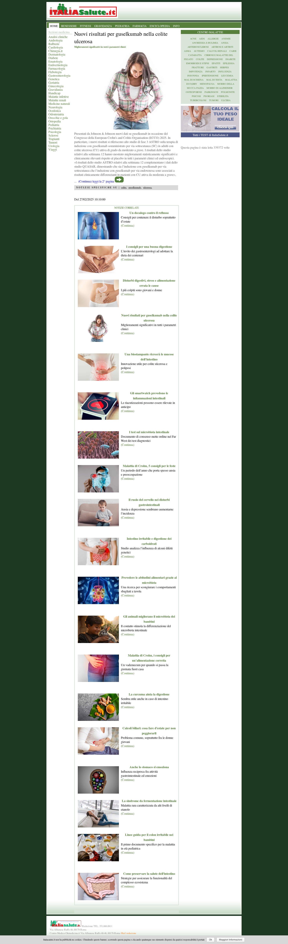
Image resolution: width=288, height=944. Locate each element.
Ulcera (226, 100)
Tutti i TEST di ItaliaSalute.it (210, 135)
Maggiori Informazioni (230, 939)
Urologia (53, 146)
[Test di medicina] (210, 130)
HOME (54, 26)
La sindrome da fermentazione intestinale (149, 800)
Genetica (53, 79)
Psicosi (196, 96)
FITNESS (85, 26)
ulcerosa (147, 187)
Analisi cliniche (58, 37)
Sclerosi (53, 135)
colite (123, 187)
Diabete (53, 58)
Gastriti (211, 67)
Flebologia (55, 72)
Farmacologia (56, 68)
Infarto (210, 71)
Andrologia (55, 40)
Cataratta (195, 55)
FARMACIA (140, 26)
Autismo (199, 50)
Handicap (54, 93)
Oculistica (54, 111)
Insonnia (193, 75)
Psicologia (54, 132)
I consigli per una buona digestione (149, 246)
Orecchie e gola (58, 118)
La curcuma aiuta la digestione (149, 694)
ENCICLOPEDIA (160, 26)
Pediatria (53, 125)
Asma (187, 50)
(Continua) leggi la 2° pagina (96, 181)
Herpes (224, 67)
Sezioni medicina (59, 32)
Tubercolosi (198, 100)
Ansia (224, 42)
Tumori (52, 142)
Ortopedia (54, 121)
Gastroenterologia (59, 75)
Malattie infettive (58, 96)
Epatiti (216, 63)
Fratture (198, 67)
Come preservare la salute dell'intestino (149, 873)
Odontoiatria (56, 114)
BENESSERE (69, 26)
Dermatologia (56, 54)
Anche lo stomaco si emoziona (149, 767)
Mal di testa (214, 79)
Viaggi (52, 149)
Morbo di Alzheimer (219, 87)
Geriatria (53, 82)
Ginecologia (55, 86)
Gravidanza (55, 89)
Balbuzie (53, 44)
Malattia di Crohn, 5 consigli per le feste (149, 465)
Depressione (215, 59)
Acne (193, 38)
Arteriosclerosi (198, 46)
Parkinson (211, 91)
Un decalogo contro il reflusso (149, 212)
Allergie (213, 38)
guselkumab (135, 187)
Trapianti (53, 139)
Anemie (226, 38)
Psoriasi (209, 96)
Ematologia (55, 61)
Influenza (225, 71)
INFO (176, 26)
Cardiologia (55, 47)
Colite (200, 59)
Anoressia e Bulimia (205, 42)
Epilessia (229, 63)
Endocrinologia (57, 65)
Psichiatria (54, 128)
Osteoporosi (194, 91)
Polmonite (228, 91)
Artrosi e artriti (222, 46)
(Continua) (127, 225)
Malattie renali (57, 100)
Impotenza (196, 71)
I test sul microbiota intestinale (149, 432)
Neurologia (55, 107)
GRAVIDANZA (103, 26)
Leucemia (227, 75)
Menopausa (207, 83)
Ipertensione (210, 75)
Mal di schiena (194, 79)
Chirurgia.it (55, 51)
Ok (210, 939)
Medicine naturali (59, 103)
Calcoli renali (217, 50)
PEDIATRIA (122, 26)
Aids (202, 38)
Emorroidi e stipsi (197, 63)
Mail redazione (128, 933)
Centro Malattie (210, 32)
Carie (232, 50)
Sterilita (223, 96)
